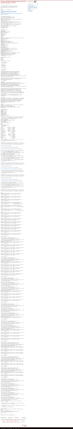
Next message (23, 417)
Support (16, 428)
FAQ (13, 428)
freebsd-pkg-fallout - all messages (32, 6)
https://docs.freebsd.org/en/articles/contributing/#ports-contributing (11, 148)
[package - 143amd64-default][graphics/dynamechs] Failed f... (12, 420)
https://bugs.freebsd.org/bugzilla (6, 145)
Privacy (19, 428)
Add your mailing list (9, 428)
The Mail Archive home (31, 5)
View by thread (10, 417)
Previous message (3, 417)
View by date (16, 417)
